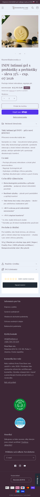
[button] (2, 7)
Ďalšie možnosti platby (20, 117)
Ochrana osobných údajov (13, 321)
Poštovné (11, 90)
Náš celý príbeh (10, 382)
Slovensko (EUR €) (19, 480)
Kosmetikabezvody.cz (18, 495)
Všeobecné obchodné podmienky (16, 317)
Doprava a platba (10, 307)
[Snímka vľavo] (15, 53)
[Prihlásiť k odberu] (33, 457)
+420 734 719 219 (11, 342)
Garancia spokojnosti (11, 312)
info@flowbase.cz (11, 339)
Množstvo (5, 94)
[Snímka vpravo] (24, 53)
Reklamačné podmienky (12, 326)
